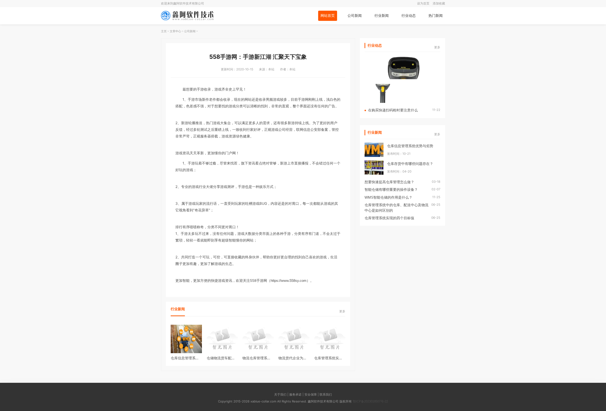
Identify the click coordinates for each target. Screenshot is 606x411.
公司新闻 (355, 16)
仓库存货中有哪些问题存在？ (410, 164)
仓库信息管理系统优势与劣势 (194, 358)
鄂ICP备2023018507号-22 (370, 401)
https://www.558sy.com (289, 281)
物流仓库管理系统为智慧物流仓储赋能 (272, 358)
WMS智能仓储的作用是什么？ (388, 197)
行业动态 (408, 16)
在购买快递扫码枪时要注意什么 (393, 110)
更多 (342, 311)
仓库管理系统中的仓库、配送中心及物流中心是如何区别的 (396, 207)
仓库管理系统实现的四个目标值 (339, 358)
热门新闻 (435, 16)
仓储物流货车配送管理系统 (228, 358)
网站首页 (328, 16)
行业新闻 (381, 16)
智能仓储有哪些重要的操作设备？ (391, 189)
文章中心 (175, 31)
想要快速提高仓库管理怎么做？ (389, 182)
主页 (164, 31)
